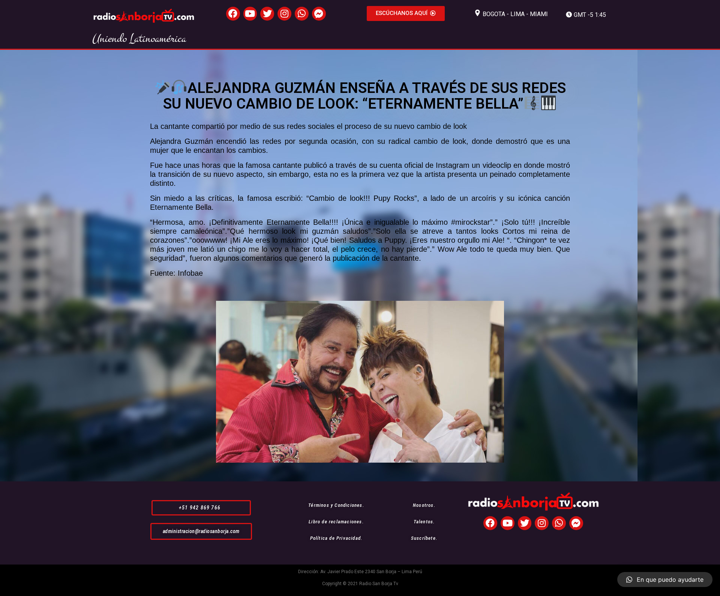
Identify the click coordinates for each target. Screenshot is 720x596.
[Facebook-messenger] (319, 14)
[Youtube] (250, 14)
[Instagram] (284, 14)
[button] (406, 13)
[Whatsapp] (302, 14)
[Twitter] (267, 14)
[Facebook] (233, 14)
